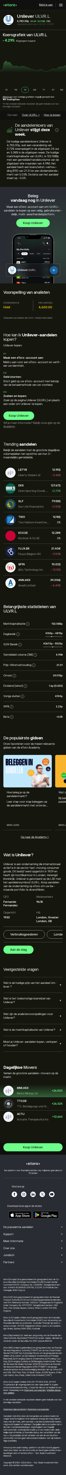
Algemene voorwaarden (35, 1390)
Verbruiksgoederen (24, 934)
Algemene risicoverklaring (14, 1409)
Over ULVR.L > (31, 115)
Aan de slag (18, 949)
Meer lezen (13, 825)
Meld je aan (46, 4)
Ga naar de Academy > (35, 837)
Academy (9, 426)
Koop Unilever (33, 223)
